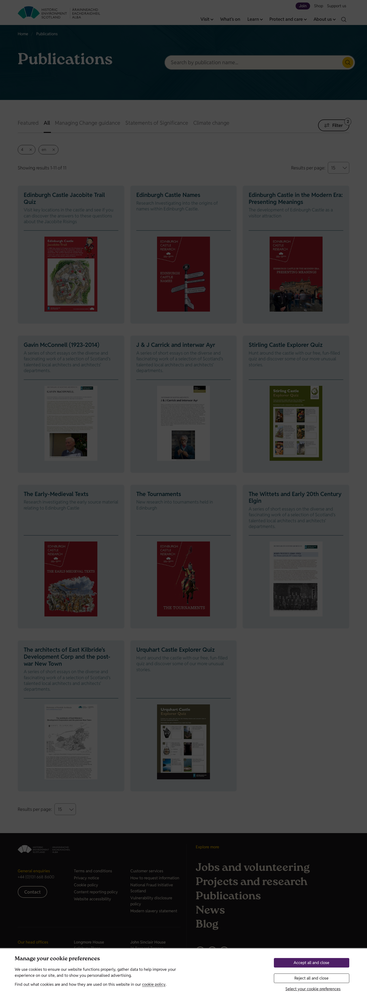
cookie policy (154, 984)
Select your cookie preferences (313, 989)
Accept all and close (311, 962)
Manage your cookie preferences (57, 959)
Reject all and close (311, 978)
